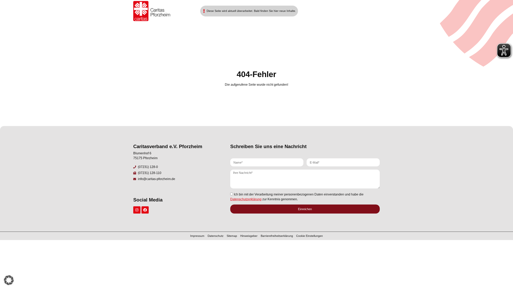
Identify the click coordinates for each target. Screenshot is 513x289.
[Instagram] (136, 210)
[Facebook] (145, 210)
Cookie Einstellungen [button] (309, 235)
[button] (9, 280)
